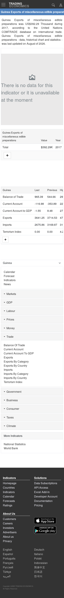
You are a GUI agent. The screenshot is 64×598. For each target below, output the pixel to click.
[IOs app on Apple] (45, 520)
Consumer (12, 409)
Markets (10, 294)
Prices (9, 319)
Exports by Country (15, 365)
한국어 (38, 576)
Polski (38, 558)
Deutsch (39, 549)
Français (8, 563)
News (7, 284)
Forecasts (9, 501)
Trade (9, 337)
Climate (10, 426)
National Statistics (15, 444)
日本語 (38, 572)
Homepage (9, 483)
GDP (8, 302)
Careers (8, 523)
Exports (7, 218)
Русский (8, 567)
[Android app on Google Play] (45, 530)
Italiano (38, 554)
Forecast (9, 276)
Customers (9, 519)
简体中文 (39, 567)
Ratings (7, 505)
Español (8, 554)
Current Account (12, 204)
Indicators (10, 280)
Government (13, 392)
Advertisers (10, 532)
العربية (6, 576)
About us (8, 537)
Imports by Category (16, 374)
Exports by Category (16, 361)
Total (5, 147)
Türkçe (7, 572)
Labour (10, 311)
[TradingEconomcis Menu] (4, 4)
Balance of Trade (13, 197)
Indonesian (41, 563)
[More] (5, 239)
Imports (7, 225)
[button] (61, 5)
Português (9, 558)
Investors (8, 528)
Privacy (7, 541)
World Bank (11, 448)
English (7, 549)
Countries (9, 487)
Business (11, 400)
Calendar (9, 272)
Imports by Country (15, 378)
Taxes (9, 417)
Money (10, 328)
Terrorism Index (12, 232)
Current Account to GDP (17, 211)
